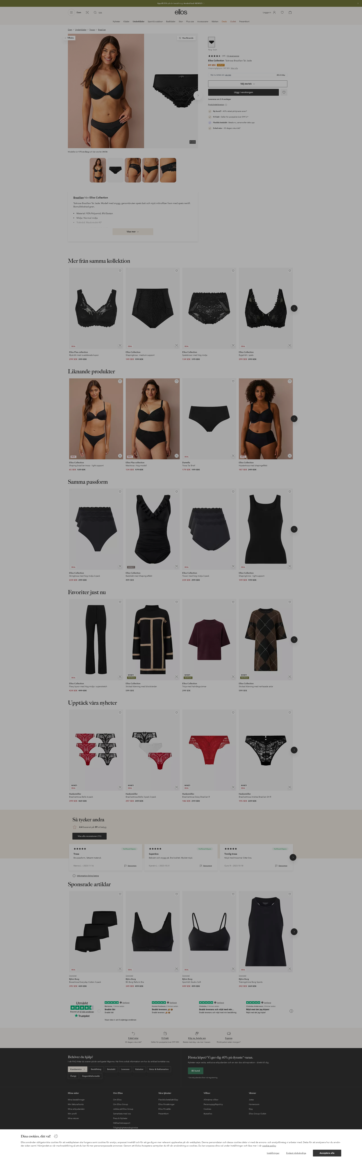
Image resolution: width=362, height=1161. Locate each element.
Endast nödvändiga (296, 1153)
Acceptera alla (327, 1153)
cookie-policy (269, 1145)
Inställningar (273, 1153)
